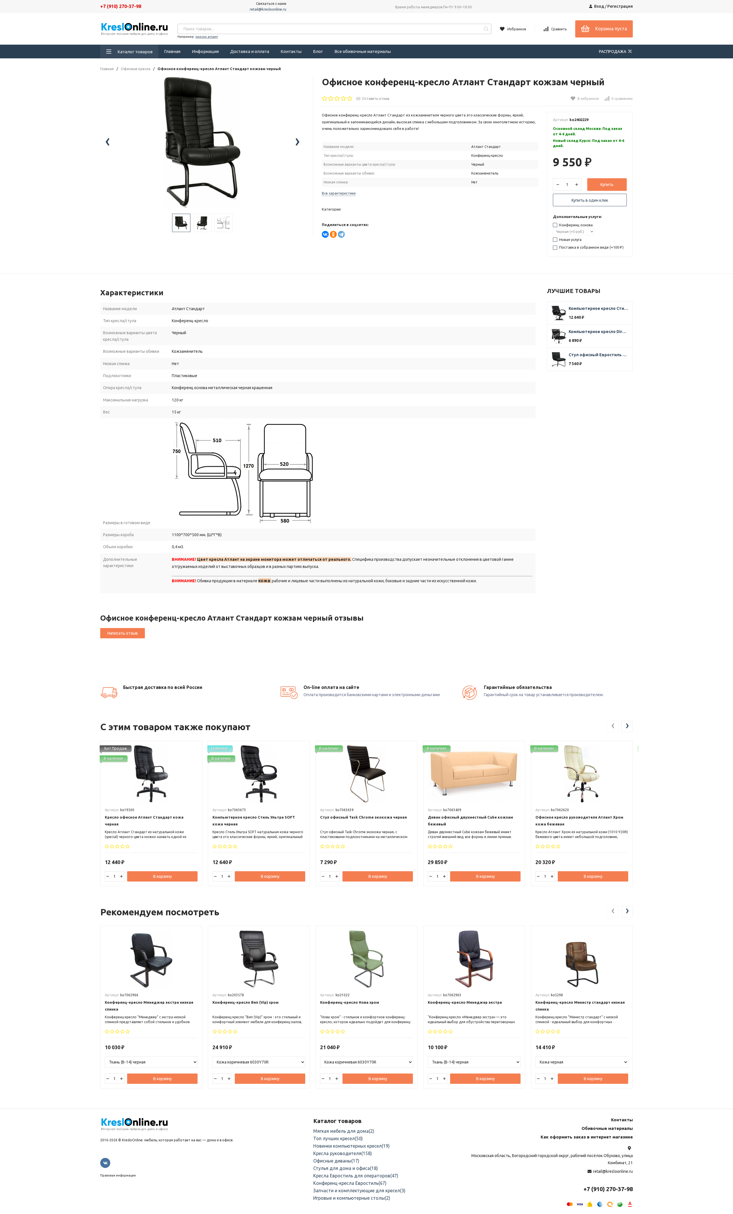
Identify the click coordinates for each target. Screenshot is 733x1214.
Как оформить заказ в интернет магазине (587, 1136)
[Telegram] (341, 234)
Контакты (291, 51)
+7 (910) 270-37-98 (120, 6)
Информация (205, 51)
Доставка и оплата (249, 51)
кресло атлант (207, 36)
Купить (607, 184)
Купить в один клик (590, 200)
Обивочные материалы (607, 1128)
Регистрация (620, 6)
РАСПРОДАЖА (613, 51)
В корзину (162, 876)
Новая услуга (570, 239)
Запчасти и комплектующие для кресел (359, 1190)
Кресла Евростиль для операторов (355, 1175)
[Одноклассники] (333, 234)
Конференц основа (575, 225)
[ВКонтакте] (325, 234)
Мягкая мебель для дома (343, 1131)
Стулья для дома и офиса (345, 1168)
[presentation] (107, 142)
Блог (318, 51)
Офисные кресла (135, 69)
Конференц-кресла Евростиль (350, 1183)
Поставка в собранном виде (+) (591, 247)
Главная (172, 51)
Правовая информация (118, 1175)
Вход (599, 6)
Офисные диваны (336, 1160)
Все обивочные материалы (362, 51)
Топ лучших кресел (338, 1138)
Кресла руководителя (342, 1153)
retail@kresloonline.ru (268, 9)
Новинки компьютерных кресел (351, 1145)
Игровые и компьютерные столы (351, 1198)
